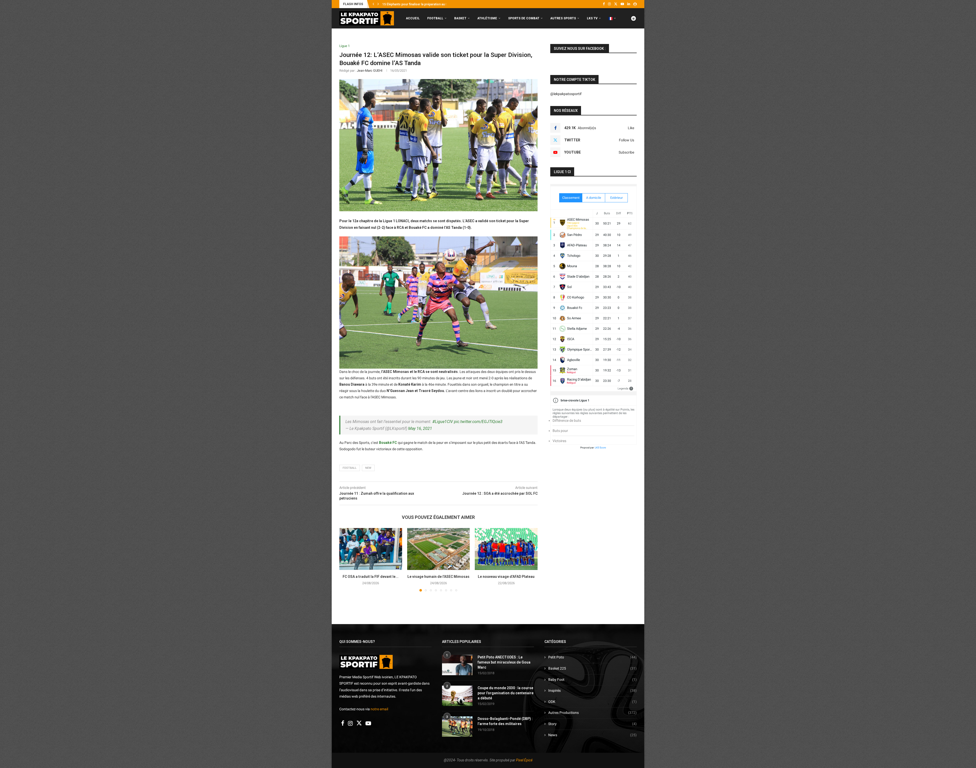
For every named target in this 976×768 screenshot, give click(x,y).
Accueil (413, 18)
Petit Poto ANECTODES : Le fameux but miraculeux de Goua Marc (504, 662)
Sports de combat (523, 18)
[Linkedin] (628, 4)
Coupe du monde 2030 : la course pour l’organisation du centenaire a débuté (505, 693)
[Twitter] (615, 4)
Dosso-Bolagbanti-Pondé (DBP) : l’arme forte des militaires (505, 721)
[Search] (634, 39)
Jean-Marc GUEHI (370, 70)
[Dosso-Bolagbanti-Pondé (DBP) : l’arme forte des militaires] (457, 726)
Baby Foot (592, 679)
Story (592, 724)
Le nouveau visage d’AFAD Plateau (506, 577)
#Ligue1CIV (442, 421)
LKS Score (600, 447)
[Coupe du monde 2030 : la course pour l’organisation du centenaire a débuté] (457, 696)
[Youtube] (622, 4)
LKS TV (592, 18)
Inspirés (592, 690)
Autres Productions (592, 713)
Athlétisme (487, 18)
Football (435, 18)
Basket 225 (592, 668)
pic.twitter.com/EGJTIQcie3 (478, 421)
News (592, 735)
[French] (612, 18)
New (368, 468)
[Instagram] (609, 4)
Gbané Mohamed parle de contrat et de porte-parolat (420, 4)
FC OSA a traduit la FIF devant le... (371, 577)
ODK (592, 702)
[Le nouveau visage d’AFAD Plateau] (506, 549)
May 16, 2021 (420, 428)
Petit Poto (592, 657)
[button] (373, 4)
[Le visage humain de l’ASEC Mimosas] (438, 549)
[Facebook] (604, 4)
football (350, 468)
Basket (460, 18)
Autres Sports (563, 18)
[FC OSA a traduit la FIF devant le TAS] (370, 549)
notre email (379, 709)
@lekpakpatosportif (566, 94)
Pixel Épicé (524, 760)
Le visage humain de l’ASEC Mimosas (438, 577)
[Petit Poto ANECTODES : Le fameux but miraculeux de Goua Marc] (457, 665)
